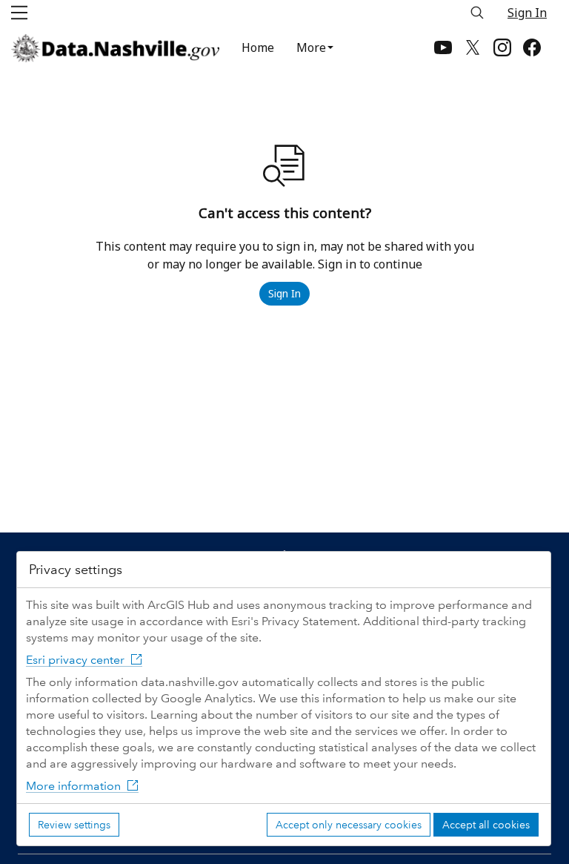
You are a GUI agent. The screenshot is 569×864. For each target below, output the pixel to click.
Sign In (527, 12)
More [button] (311, 47)
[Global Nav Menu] (19, 12)
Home (258, 47)
